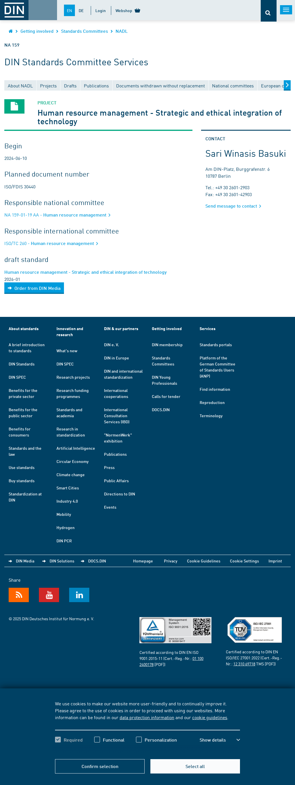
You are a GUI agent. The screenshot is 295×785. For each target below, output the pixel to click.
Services (207, 328)
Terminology (211, 415)
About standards (24, 328)
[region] (147, 726)
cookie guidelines (209, 717)
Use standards (22, 467)
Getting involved (37, 31)
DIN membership (167, 344)
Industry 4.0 (67, 500)
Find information (215, 389)
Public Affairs (116, 480)
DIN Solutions (62, 560)
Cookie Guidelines (203, 560)
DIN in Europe (116, 357)
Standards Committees (84, 31)
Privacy (170, 560)
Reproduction (212, 402)
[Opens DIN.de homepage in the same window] (11, 31)
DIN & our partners (121, 328)
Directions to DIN (119, 493)
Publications (115, 454)
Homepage (143, 560)
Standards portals (216, 344)
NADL (122, 31)
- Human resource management (55, 214)
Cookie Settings (244, 560)
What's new (66, 350)
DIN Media (25, 560)
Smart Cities (67, 487)
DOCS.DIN (161, 409)
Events (110, 507)
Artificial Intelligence (75, 448)
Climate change (70, 474)
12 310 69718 (244, 664)
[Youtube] (49, 595)
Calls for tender (166, 396)
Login (100, 10)
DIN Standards (22, 363)
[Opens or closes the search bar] (269, 11)
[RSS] (19, 595)
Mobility (63, 514)
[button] (220, 739)
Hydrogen (65, 527)
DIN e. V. (111, 344)
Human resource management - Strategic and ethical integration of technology (85, 272)
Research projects (73, 377)
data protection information (147, 717)
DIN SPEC (17, 377)
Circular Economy (72, 461)
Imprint (275, 560)
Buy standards (22, 480)
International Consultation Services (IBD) (116, 415)
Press (109, 467)
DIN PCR (64, 540)
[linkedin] (79, 595)
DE (81, 10)
